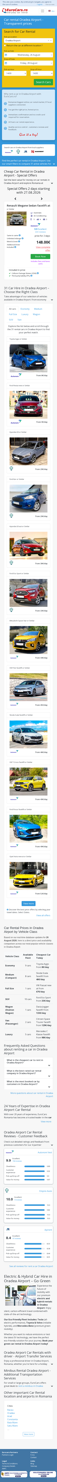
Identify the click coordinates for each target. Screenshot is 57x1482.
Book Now (40, 256)
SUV (11, 319)
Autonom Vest (45, 1152)
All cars (12, 308)
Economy (25, 308)
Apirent (48, 1229)
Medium (38, 308)
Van (19, 319)
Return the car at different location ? (25, 45)
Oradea (11, 1413)
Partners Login (8, 1455)
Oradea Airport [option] (12, 40)
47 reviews (16, 1238)
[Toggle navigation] (42, 11)
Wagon (36, 314)
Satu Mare (12, 1425)
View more (28, 903)
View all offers (43, 915)
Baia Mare (12, 1422)
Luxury (24, 314)
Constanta (12, 1419)
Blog (32, 1463)
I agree (39, 4)
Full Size (13, 314)
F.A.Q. (32, 1455)
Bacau (10, 1409)
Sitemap (33, 1466)
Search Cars (43, 82)
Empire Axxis (45, 1191)
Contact (33, 1457)
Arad (9, 1416)
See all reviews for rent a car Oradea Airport (31, 1266)
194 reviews (17, 1161)
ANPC (4, 1468)
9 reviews (18, 1200)
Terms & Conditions (10, 1463)
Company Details (8, 1466)
